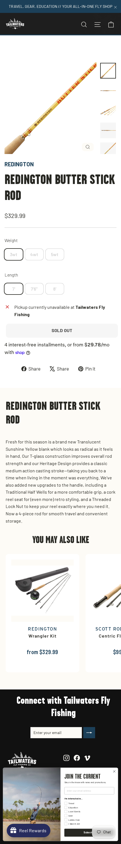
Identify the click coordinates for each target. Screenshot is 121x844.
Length (11, 274)
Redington (19, 164)
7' (13, 288)
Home (10, 48)
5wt (55, 254)
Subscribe (89, 832)
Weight (11, 240)
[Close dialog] (114, 771)
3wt (13, 254)
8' (54, 288)
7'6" (34, 288)
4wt (34, 254)
